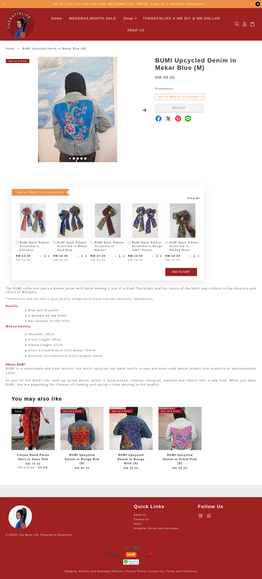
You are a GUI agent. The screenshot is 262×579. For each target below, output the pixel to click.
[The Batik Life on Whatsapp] (209, 517)
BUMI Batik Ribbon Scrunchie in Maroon (109, 246)
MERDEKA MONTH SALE (92, 18)
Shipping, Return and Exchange (156, 528)
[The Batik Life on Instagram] (200, 517)
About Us (135, 30)
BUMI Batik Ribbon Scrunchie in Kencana (34, 246)
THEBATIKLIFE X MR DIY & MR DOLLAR (181, 18)
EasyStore (65, 535)
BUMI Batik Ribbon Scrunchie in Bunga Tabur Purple (147, 246)
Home (56, 18)
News (137, 523)
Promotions (164, 88)
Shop (128, 18)
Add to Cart (181, 271)
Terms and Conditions (182, 571)
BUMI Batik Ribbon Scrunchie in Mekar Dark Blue (72, 246)
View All (194, 198)
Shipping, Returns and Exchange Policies (94, 571)
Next (144, 110)
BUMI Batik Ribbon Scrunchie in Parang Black (184, 246)
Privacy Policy (136, 571)
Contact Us (141, 519)
